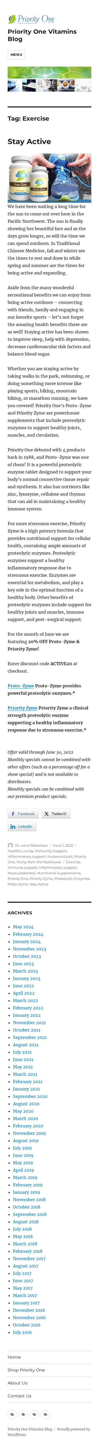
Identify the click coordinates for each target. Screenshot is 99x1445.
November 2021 (29, 1022)
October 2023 (27, 956)
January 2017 (26, 1302)
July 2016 (22, 1332)
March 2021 (25, 1074)
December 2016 (29, 1310)
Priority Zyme (22, 708)
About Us (17, 1382)
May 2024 (23, 926)
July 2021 (22, 1052)
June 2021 (23, 1059)
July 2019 (22, 1148)
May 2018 (23, 1236)
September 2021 (30, 1037)
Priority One (18, 878)
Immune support (22, 867)
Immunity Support (51, 851)
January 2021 (26, 1089)
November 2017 (29, 1258)
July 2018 (22, 1229)
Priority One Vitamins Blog (30, 1429)
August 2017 (25, 1266)
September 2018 (30, 1214)
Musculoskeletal (22, 873)
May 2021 (23, 1066)
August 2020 (26, 1103)
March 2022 (25, 1000)
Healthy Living (20, 851)
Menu (16, 54)
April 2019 (23, 1170)
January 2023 (26, 978)
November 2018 (29, 1199)
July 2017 (22, 1273)
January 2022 (27, 1015)
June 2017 (23, 1280)
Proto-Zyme (21, 685)
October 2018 (26, 1207)
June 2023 (23, 963)
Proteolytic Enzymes (71, 878)
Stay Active (29, 141)
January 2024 (27, 941)
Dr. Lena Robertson (31, 845)
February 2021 (28, 1081)
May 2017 (22, 1288)
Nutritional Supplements (59, 873)
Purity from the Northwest (39, 862)
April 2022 (24, 993)
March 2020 (25, 1118)
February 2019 (28, 1184)
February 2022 (28, 1007)
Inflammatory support (27, 856)
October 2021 (26, 1030)
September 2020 (30, 1096)
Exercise (73, 862)
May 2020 (23, 1111)
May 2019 (23, 1162)
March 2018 (25, 1243)
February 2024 (28, 934)
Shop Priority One (26, 1370)
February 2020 (28, 1125)
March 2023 (25, 971)
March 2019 (25, 1177)
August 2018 (26, 1221)
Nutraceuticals (59, 856)
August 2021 (26, 1044)
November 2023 (29, 948)
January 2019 (26, 1192)
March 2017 (25, 1295)
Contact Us (19, 1395)
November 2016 (29, 1317)
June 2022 (23, 985)
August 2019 (26, 1140)
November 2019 (29, 1133)
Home (14, 1357)
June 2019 (23, 1155)
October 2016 (27, 1325)
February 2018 (28, 1251)
